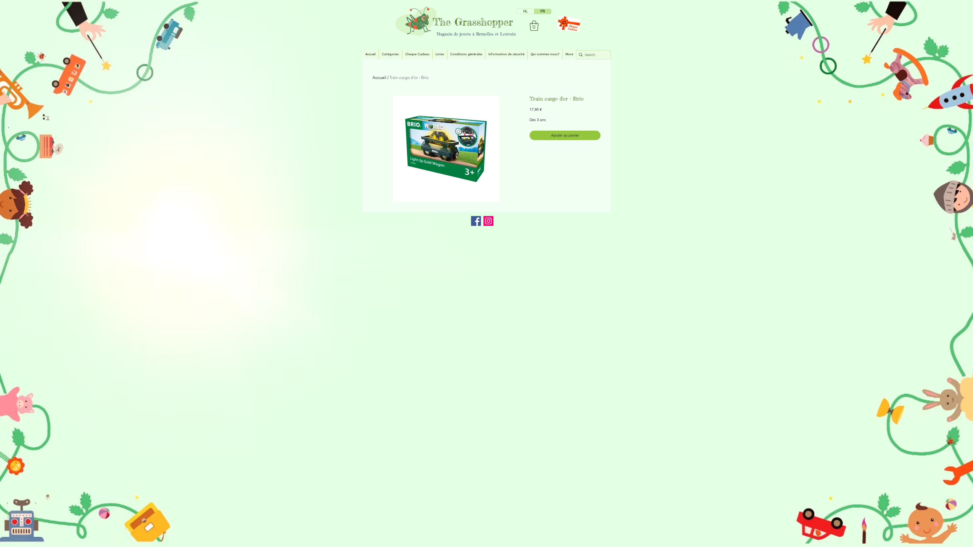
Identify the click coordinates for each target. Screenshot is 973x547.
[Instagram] (488, 221)
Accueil (379, 77)
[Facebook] (476, 221)
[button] (534, 26)
